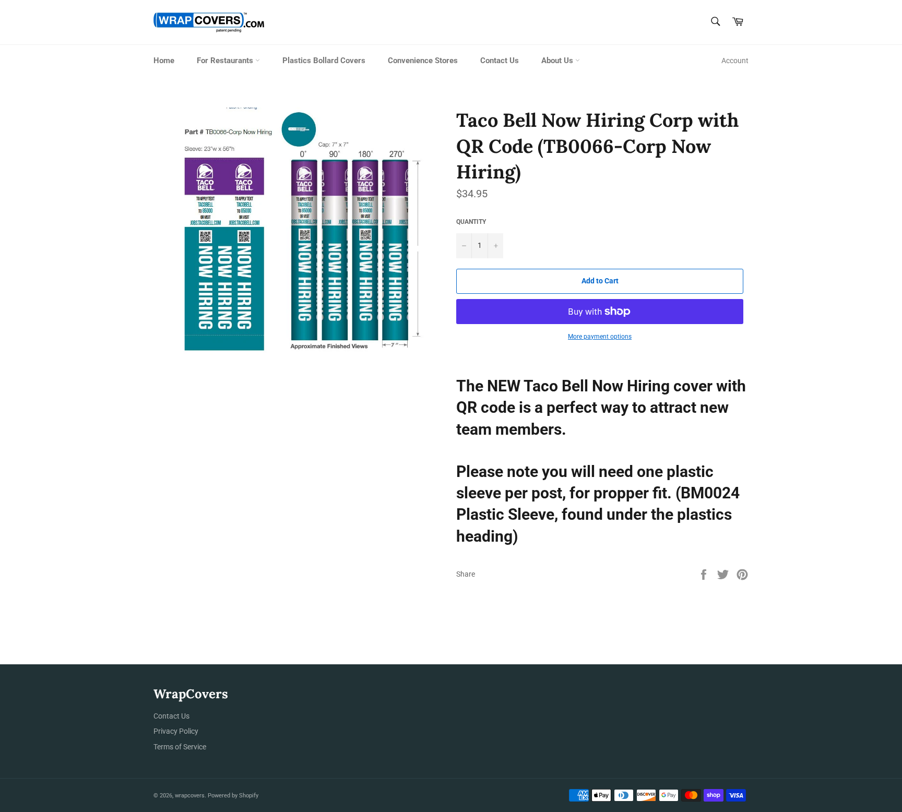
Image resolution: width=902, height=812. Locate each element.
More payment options (600, 336)
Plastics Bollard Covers (323, 60)
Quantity (471, 221)
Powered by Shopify (233, 795)
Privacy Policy (175, 731)
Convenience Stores (423, 60)
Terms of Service (179, 747)
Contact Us (499, 60)
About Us (558, 60)
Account (735, 60)
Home (163, 60)
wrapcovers (190, 795)
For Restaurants (226, 60)
